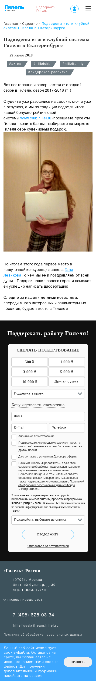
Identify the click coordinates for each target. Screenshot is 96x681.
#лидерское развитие (48, 72)
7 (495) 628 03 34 (34, 615)
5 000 (66, 371)
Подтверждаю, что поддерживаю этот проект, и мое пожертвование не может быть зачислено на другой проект (50, 446)
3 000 (29, 371)
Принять (78, 662)
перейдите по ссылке (23, 675)
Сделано (30, 23)
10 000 (29, 381)
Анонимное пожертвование (36, 436)
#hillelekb (42, 63)
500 (29, 361)
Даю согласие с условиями (47, 456)
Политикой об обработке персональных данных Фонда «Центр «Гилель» (51, 485)
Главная (10, 23)
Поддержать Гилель (45, 9)
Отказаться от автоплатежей (48, 546)
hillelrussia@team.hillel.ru (36, 625)
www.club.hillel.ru (35, 118)
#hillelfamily (73, 63)
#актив (15, 63)
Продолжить (48, 534)
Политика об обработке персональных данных (42, 635)
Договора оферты (65, 456)
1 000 (66, 361)
